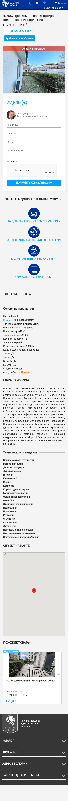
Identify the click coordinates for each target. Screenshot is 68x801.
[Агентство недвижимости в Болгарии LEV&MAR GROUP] (11, 3)
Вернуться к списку (20, 31)
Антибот (11, 161)
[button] (34, 591)
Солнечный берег (26, 691)
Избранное (44, 4)
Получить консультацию (34, 182)
